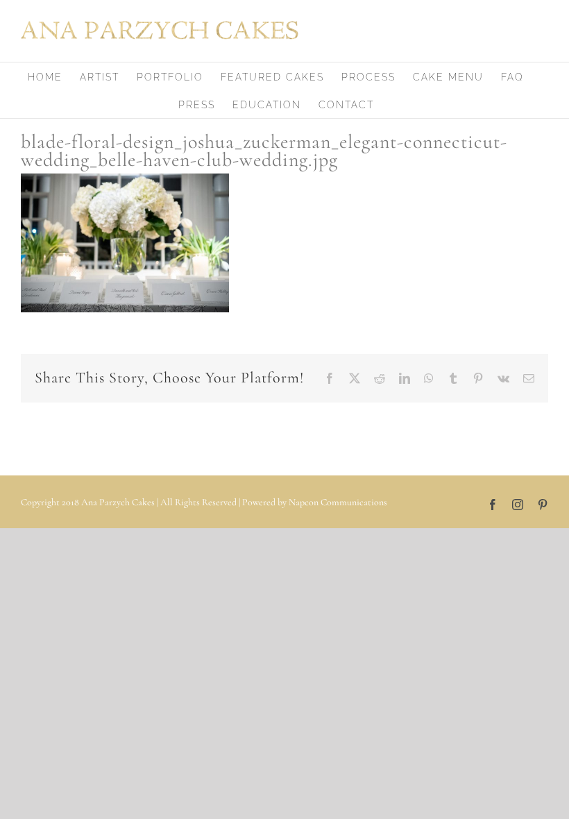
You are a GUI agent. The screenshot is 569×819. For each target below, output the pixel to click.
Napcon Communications (338, 502)
